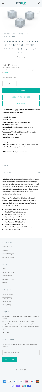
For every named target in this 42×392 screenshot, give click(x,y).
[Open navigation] (3, 3)
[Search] (36, 3)
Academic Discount (8, 279)
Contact (4, 283)
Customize (21, 103)
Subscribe (9, 360)
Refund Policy (6, 301)
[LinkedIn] (8, 332)
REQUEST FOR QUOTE (21, 97)
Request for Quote (8, 272)
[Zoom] (37, 11)
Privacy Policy (6, 305)
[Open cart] (39, 3)
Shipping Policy (7, 298)
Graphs (6, 166)
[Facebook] (3, 332)
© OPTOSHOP (21, 370)
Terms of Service (7, 294)
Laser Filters (6, 250)
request (7, 72)
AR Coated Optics (8, 257)
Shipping (6, 172)
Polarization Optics (8, 254)
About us (5, 269)
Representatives (7, 276)
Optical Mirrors (7, 247)
